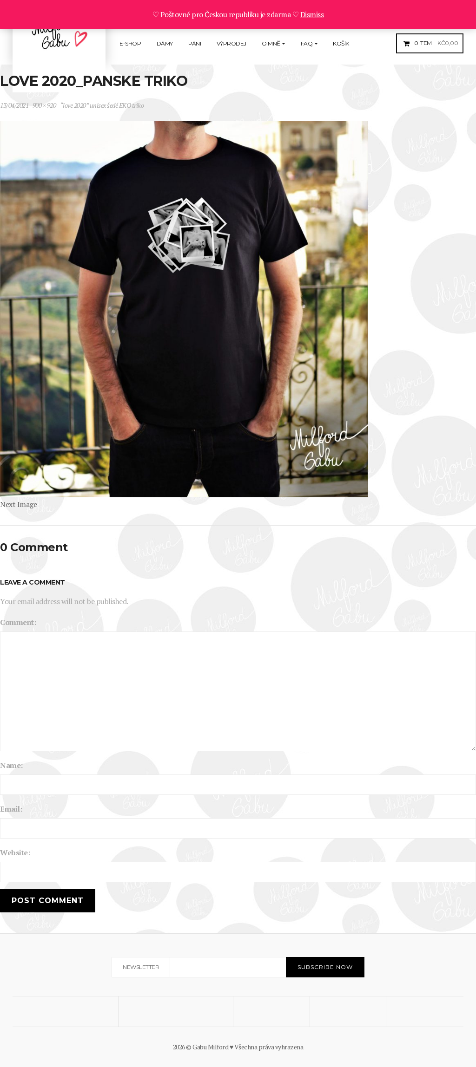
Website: (15, 852)
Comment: (18, 622)
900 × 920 (44, 105)
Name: (11, 765)
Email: (11, 809)
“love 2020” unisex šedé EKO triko (102, 105)
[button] (435, 42)
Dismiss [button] (312, 14)
